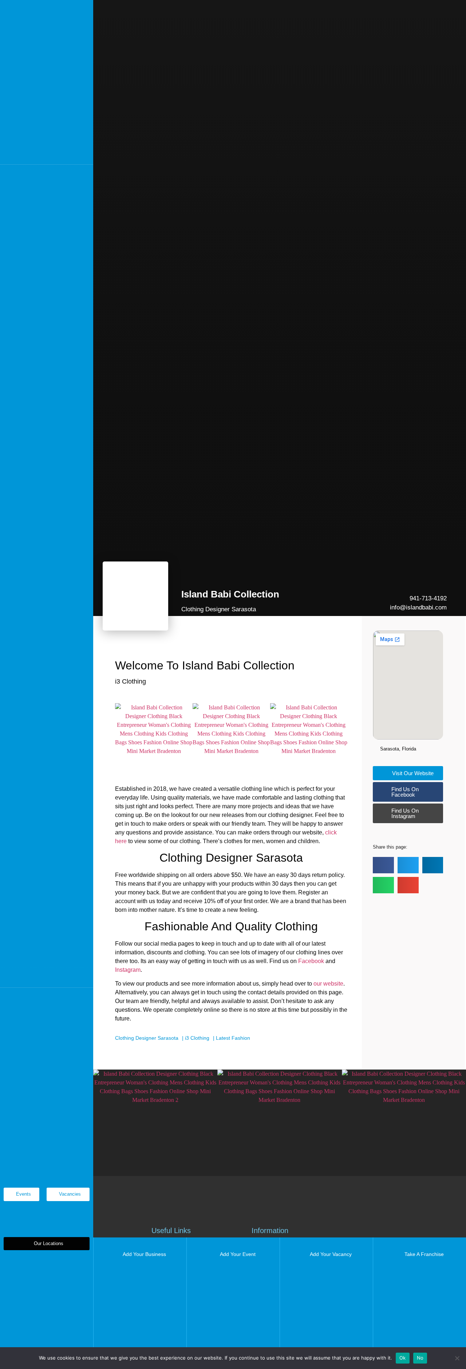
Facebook (311, 961)
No (420, 1358)
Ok (402, 1358)
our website (328, 984)
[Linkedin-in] (54, 997)
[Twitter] (39, 997)
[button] (47, 1244)
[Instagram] (69, 997)
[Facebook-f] (24, 997)
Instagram (128, 970)
